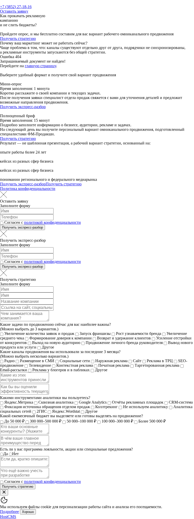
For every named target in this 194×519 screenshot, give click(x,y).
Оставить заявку (14, 11)
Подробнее (9, 511)
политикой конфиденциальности (52, 222)
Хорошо (28, 512)
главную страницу (40, 66)
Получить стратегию (18, 38)
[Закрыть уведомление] (4, 492)
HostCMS (8, 516)
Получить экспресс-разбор (23, 107)
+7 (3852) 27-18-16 (16, 7)
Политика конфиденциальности (27, 188)
